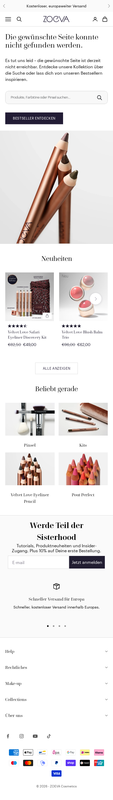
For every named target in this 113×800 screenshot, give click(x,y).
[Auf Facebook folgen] (8, 736)
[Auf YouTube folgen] (35, 736)
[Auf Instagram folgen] (21, 736)
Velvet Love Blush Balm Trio (82, 334)
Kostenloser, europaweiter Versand (56, 6)
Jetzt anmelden (87, 562)
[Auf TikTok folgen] (49, 736)
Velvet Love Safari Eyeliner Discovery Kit (27, 334)
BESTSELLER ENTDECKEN (34, 118)
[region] (56, 600)
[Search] (99, 97)
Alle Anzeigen (56, 368)
